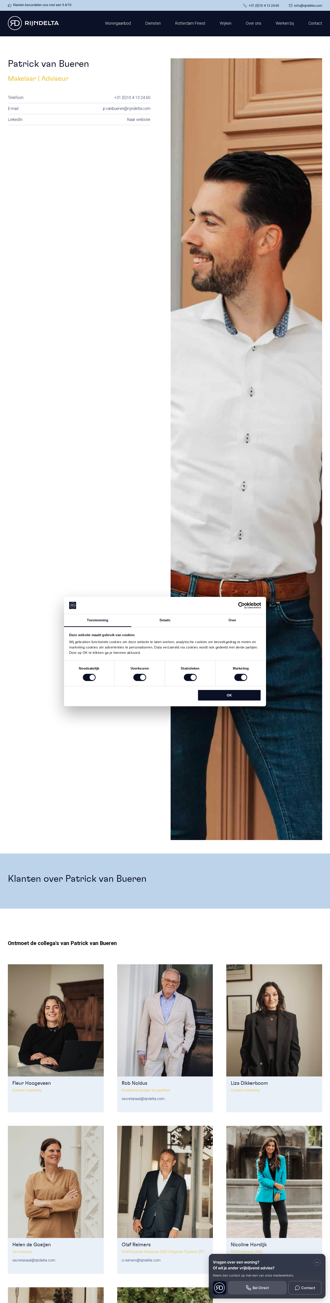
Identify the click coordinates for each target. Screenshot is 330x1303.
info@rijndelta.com (308, 6)
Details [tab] (165, 620)
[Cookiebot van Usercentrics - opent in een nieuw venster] (241, 605)
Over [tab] (232, 620)
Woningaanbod (118, 23)
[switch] (139, 677)
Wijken (225, 23)
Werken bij (285, 23)
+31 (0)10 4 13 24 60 (264, 6)
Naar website (138, 119)
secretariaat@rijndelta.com (143, 1099)
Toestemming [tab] (97, 620)
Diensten (153, 23)
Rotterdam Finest (190, 23)
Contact (315, 23)
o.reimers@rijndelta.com (141, 1260)
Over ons (253, 23)
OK (229, 695)
